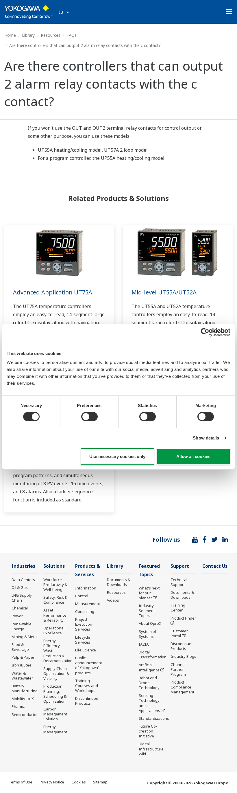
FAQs (71, 35)
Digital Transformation (152, 654)
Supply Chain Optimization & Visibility (56, 673)
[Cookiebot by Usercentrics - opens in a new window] (205, 332)
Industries (23, 566)
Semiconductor (25, 714)
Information (85, 588)
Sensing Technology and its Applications (149, 703)
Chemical (20, 608)
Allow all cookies (193, 456)
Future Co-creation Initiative (148, 731)
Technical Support (179, 582)
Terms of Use (20, 782)
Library (28, 35)
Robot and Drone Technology (149, 682)
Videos (113, 600)
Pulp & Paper (23, 657)
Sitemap (100, 782)
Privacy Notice (52, 782)
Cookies (78, 782)
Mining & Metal (25, 636)
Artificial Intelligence (149, 667)
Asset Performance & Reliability (54, 614)
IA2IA (144, 644)
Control (81, 595)
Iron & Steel (22, 665)
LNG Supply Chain (22, 598)
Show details (206, 437)
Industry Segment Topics (147, 610)
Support (180, 566)
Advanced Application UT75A (52, 292)
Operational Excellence (53, 630)
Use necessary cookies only (117, 456)
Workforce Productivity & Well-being (55, 584)
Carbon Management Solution (55, 713)
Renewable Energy (22, 626)
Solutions (54, 566)
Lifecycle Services (82, 640)
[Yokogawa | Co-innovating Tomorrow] (28, 12)
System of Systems (147, 634)
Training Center (178, 607)
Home (10, 35)
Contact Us (214, 566)
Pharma (18, 706)
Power (17, 615)
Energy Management (55, 729)
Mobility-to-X (23, 698)
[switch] (89, 416)
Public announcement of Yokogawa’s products (88, 665)
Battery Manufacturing (25, 688)
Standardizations (154, 718)
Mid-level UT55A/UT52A (164, 292)
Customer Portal (179, 633)
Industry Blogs (183, 656)
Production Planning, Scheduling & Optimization (54, 694)
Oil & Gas (20, 587)
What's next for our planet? (149, 592)
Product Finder (183, 618)
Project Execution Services (83, 624)
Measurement (87, 603)
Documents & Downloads (118, 582)
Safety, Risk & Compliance (55, 600)
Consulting (84, 611)
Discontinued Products (86, 701)
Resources (50, 35)
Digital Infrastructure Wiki (151, 748)
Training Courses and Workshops (86, 685)
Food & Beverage (20, 647)
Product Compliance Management (182, 687)
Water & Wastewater (22, 676)
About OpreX (150, 623)
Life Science (85, 650)
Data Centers (23, 579)
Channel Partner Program (178, 669)
